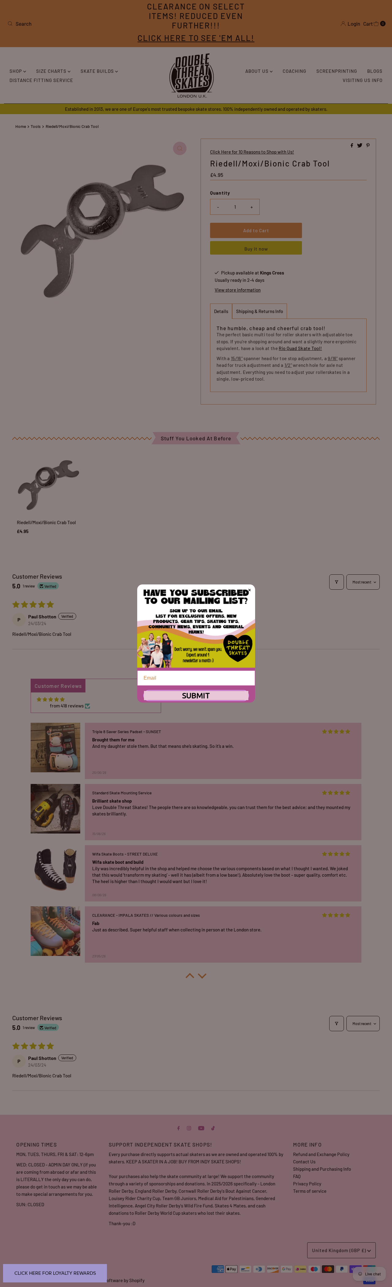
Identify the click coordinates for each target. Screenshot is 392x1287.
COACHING (294, 71)
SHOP (16, 71)
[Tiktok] (213, 1127)
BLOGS (375, 71)
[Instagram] (189, 1127)
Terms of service (309, 1191)
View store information (238, 290)
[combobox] (67, 23)
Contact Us (304, 1161)
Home (20, 126)
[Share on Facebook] (352, 145)
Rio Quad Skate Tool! (300, 348)
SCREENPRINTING (336, 71)
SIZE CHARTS (52, 71)
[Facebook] (178, 1127)
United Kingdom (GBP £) (339, 1250)
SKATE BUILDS (98, 71)
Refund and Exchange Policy (321, 1154)
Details (221, 311)
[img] (51, 699)
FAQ (297, 1176)
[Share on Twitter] (360, 145)
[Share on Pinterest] (368, 145)
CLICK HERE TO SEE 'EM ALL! (196, 38)
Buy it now (256, 249)
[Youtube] (201, 1127)
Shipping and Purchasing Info (322, 1169)
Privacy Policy (307, 1183)
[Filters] (336, 582)
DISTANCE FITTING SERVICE (41, 80)
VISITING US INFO (363, 80)
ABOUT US (257, 71)
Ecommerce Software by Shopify (112, 1280)
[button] (190, 977)
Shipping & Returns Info (259, 311)
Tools (36, 126)
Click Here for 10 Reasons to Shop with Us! (252, 152)
